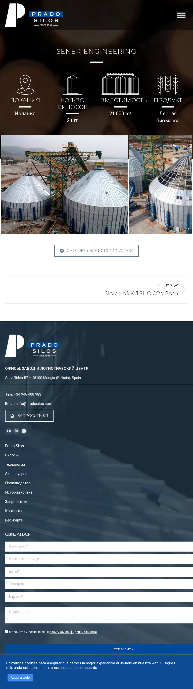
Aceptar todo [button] (20, 677)
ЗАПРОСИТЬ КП (33, 415)
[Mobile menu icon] (181, 15)
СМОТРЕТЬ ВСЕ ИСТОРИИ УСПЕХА (100, 250)
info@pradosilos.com (34, 403)
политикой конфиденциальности (73, 632)
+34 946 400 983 (27, 394)
